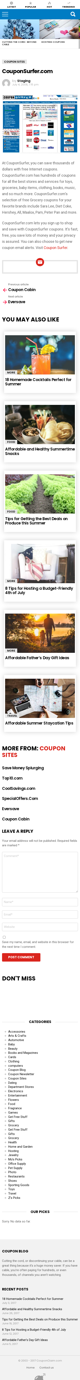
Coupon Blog (17, 1070)
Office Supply (17, 1164)
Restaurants (16, 1176)
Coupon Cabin (15, 819)
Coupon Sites (17, 1078)
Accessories (16, 1031)
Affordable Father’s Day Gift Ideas (37, 658)
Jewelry (13, 1155)
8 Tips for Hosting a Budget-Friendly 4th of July (39, 591)
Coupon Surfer (55, 247)
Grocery (13, 1125)
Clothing (13, 1061)
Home (30, 1367)
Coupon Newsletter (21, 1074)
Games (13, 1112)
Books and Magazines (23, 1053)
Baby (11, 1044)
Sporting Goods (18, 1185)
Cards (12, 1057)
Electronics (15, 1091)
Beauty (12, 1049)
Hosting (13, 1151)
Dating (12, 1083)
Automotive (16, 1040)
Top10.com (12, 778)
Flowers (13, 1100)
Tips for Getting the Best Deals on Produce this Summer (36, 521)
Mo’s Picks (15, 1159)
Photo (12, 1172)
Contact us (46, 1367)
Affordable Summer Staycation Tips (39, 723)
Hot (49, 6)
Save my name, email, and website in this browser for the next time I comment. (38, 944)
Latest (11, 6)
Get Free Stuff (17, 1117)
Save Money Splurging (23, 768)
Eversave (10, 809)
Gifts (11, 1121)
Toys (11, 1189)
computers (15, 1066)
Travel (12, 716)
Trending (68, 6)
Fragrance (15, 1108)
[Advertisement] (35, 998)
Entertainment (17, 1095)
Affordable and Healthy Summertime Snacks (40, 451)
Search (73, 14)
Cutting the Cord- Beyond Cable (19, 43)
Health (12, 1142)
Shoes (12, 1181)
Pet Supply (15, 1168)
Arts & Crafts (17, 1036)
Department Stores (21, 1087)
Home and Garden (20, 1146)
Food (11, 442)
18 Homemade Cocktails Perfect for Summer (38, 382)
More (11, 372)
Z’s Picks (14, 1198)
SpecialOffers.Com (20, 798)
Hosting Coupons (53, 42)
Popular (30, 6)
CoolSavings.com (18, 788)
